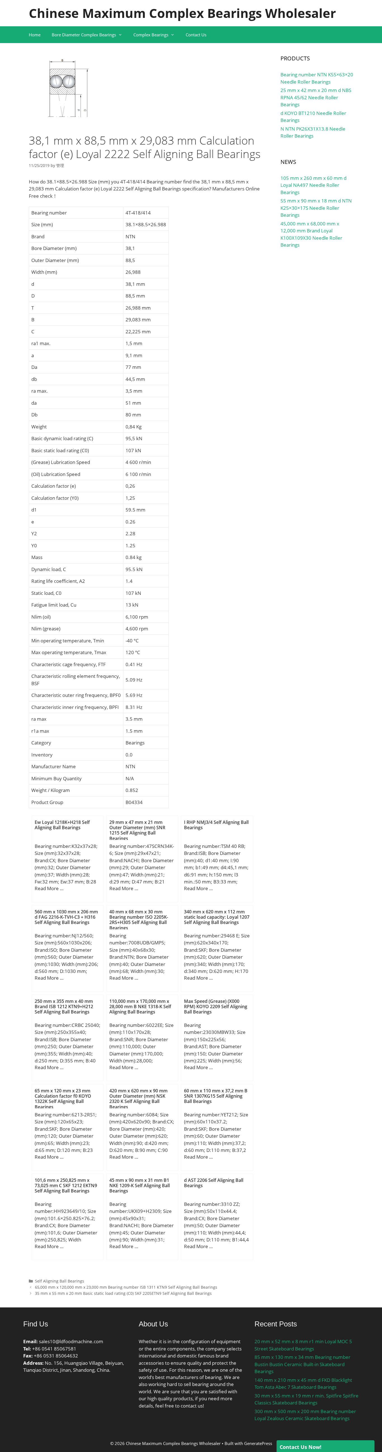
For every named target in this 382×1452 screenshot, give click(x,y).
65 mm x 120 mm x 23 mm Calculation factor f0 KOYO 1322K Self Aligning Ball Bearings (63, 1099)
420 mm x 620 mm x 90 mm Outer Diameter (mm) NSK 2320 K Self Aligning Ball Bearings (138, 1099)
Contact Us (196, 34)
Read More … (49, 888)
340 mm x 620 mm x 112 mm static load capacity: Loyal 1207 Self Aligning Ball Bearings (216, 917)
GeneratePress (258, 1443)
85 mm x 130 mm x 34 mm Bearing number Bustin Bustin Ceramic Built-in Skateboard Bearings (302, 1364)
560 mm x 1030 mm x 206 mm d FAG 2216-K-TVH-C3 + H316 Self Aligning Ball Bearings (66, 917)
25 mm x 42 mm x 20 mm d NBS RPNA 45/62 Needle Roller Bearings (315, 97)
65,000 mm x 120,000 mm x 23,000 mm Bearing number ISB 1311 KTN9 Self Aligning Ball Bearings (126, 1287)
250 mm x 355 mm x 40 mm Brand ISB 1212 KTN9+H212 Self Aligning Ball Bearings (64, 1006)
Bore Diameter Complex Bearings (84, 34)
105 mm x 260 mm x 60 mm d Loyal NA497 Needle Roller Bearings (313, 185)
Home (35, 34)
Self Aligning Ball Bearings (59, 1281)
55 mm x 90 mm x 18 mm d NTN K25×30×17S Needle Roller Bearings (316, 207)
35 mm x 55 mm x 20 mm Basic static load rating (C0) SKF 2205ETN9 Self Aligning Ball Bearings (123, 1293)
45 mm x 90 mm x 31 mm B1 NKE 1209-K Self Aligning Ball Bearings (139, 1185)
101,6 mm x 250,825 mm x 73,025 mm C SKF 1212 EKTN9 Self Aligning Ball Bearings (66, 1185)
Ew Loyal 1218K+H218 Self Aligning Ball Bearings (62, 825)
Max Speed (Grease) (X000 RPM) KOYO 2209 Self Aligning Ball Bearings (215, 1006)
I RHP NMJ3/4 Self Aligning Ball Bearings (216, 825)
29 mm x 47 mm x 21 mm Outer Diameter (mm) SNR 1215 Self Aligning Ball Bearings (137, 830)
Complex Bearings (150, 34)
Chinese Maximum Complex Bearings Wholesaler (182, 13)
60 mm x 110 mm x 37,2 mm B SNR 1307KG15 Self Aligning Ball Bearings (215, 1096)
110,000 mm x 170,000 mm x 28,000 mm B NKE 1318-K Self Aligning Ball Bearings (140, 1006)
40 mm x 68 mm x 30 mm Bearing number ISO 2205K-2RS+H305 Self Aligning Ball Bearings (138, 920)
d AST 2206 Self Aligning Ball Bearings (213, 1183)
